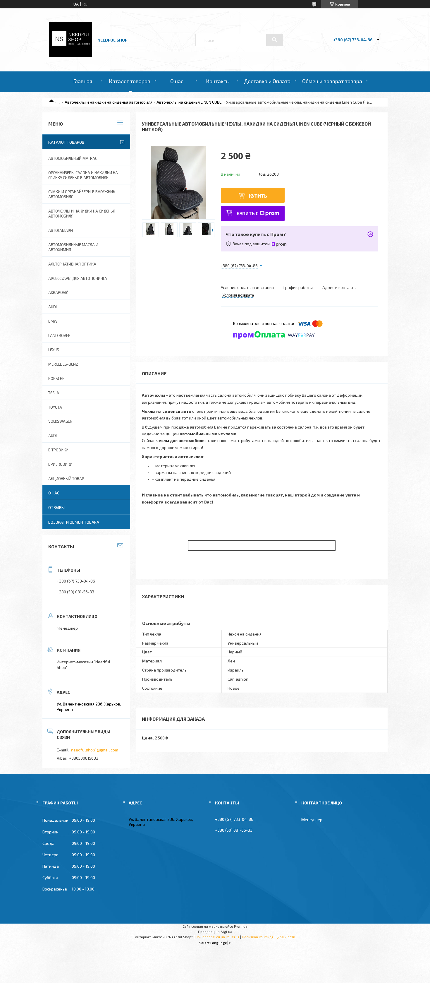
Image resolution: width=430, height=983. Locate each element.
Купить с (248, 213)
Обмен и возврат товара (332, 81)
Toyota (55, 407)
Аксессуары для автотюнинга (77, 278)
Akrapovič (58, 292)
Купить (258, 195)
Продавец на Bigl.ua (215, 931)
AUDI (52, 306)
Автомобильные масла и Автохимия (73, 247)
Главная (82, 81)
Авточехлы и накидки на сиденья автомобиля (108, 102)
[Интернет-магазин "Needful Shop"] (70, 55)
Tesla (53, 393)
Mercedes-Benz (63, 364)
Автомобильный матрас (72, 158)
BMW (52, 321)
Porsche (56, 378)
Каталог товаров (129, 81)
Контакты (218, 81)
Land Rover (59, 335)
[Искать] (274, 40)
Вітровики (58, 450)
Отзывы (56, 507)
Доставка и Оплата (267, 81)
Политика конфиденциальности (268, 937)
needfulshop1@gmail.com (94, 749)
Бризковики (60, 464)
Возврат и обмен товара (73, 522)
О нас (176, 81)
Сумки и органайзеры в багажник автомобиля (81, 194)
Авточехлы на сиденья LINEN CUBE (189, 102)
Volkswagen (60, 421)
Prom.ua (240, 926)
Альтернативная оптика (72, 264)
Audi (52, 435)
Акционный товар (66, 478)
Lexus (53, 349)
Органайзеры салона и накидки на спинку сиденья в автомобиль (83, 175)
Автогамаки (60, 230)
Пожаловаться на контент (217, 937)
